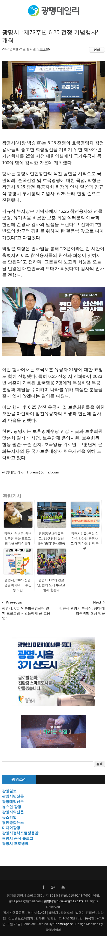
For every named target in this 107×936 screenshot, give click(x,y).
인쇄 (97, 50)
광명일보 (9, 791)
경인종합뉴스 (13, 822)
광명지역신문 (13, 812)
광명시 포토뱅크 (15, 843)
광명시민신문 (13, 796)
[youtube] (63, 887)
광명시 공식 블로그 (17, 838)
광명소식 (19, 779)
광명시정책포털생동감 (20, 833)
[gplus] (53, 887)
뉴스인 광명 (11, 807)
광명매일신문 (13, 801)
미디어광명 (11, 828)
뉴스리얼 (9, 817)
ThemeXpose (63, 924)
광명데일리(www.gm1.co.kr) (63, 901)
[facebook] (43, 887)
